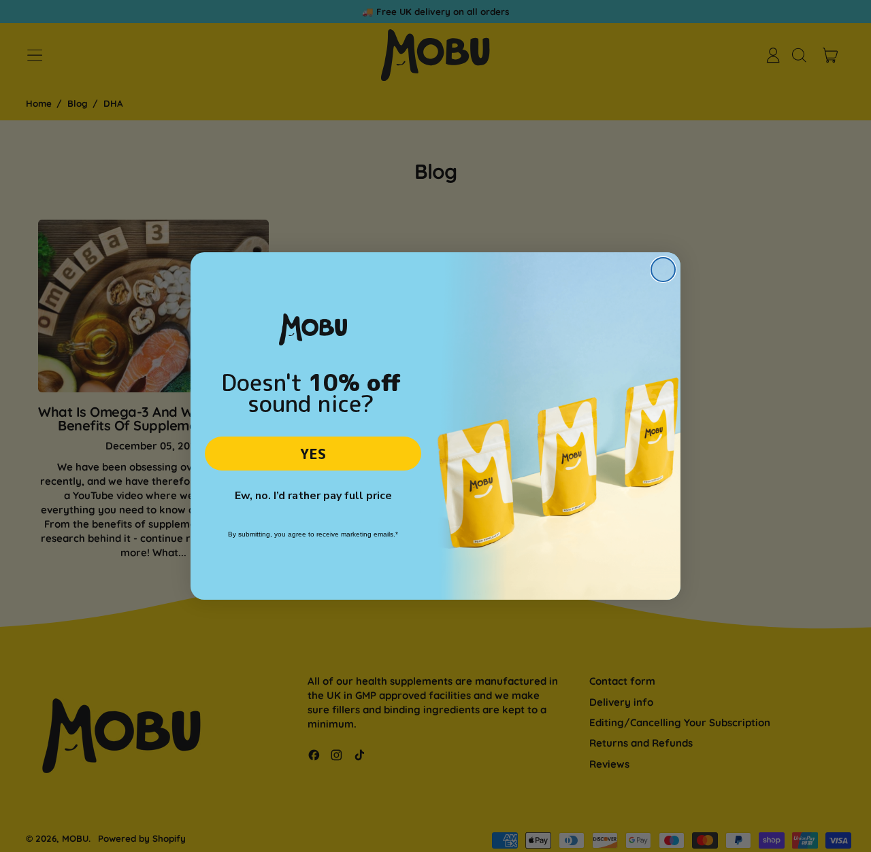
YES (313, 453)
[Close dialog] (663, 270)
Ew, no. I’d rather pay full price (313, 495)
